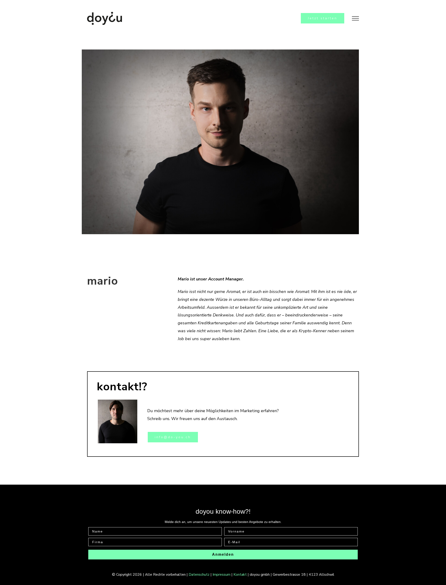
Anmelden (223, 554)
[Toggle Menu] (355, 18)
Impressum (221, 574)
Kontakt (240, 574)
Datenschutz (199, 574)
